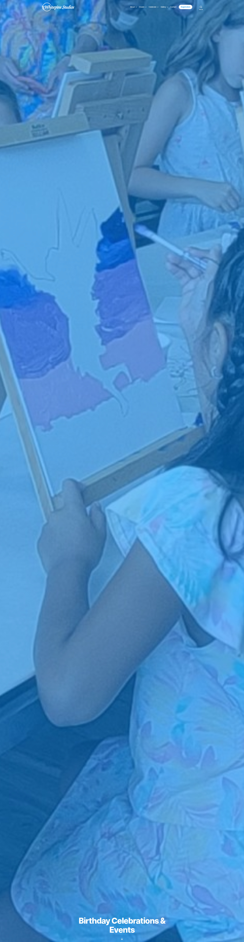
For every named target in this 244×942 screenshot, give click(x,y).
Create (141, 7)
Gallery (163, 7)
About (132, 7)
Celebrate (152, 7)
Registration (185, 7)
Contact (173, 7)
